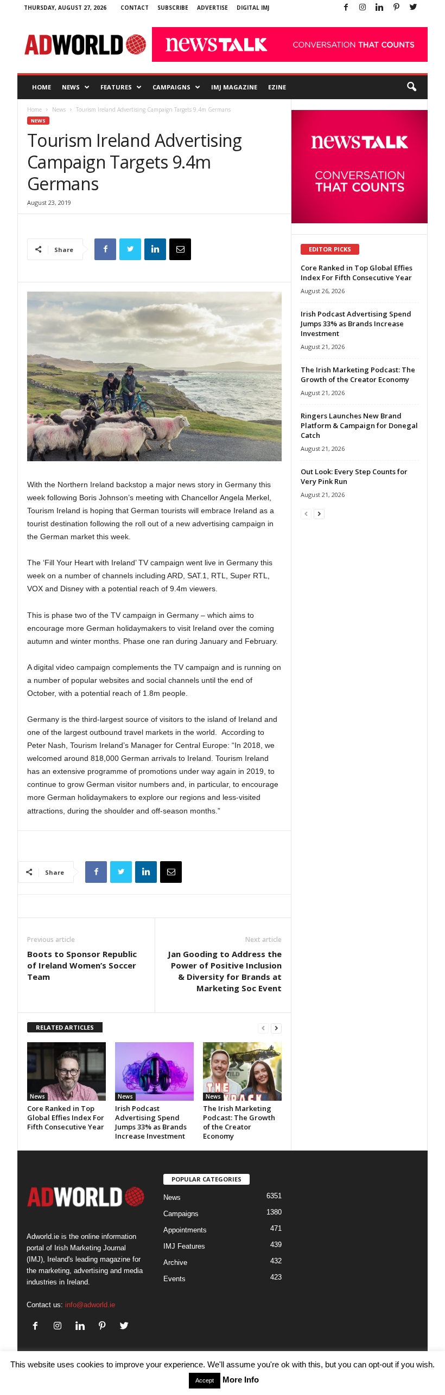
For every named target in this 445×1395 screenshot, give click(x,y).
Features (116, 87)
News (71, 87)
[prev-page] (263, 1028)
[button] (411, 87)
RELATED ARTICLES (65, 1027)
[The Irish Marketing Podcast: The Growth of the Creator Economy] (242, 1071)
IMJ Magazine (234, 87)
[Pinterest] (396, 8)
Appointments (185, 1230)
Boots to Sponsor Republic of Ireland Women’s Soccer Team (82, 965)
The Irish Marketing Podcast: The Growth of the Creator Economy (239, 1122)
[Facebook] (345, 8)
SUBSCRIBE (172, 7)
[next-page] (276, 1028)
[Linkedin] (379, 8)
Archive (175, 1262)
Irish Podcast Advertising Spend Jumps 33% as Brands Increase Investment (151, 1122)
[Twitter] (412, 8)
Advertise (212, 7)
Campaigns (171, 87)
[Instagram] (362, 8)
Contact (134, 7)
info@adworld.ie (90, 1305)
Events (174, 1279)
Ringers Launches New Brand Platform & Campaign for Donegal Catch (359, 425)
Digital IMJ (253, 7)
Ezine (277, 87)
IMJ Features (184, 1246)
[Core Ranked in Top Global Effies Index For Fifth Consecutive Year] (66, 1071)
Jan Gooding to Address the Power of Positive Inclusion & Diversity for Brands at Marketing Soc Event (225, 970)
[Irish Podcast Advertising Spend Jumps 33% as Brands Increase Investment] (154, 1071)
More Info (241, 1379)
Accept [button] (204, 1380)
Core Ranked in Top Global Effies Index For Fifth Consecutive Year (65, 1117)
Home (41, 87)
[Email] (180, 249)
